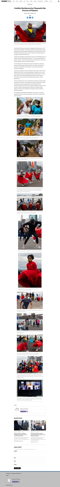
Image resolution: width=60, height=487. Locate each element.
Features (35, 1)
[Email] (27, 411)
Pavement (6, 1)
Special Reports (40, 1)
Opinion (31, 1)
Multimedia (46, 1)
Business (21, 1)
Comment (16, 451)
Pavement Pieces (14, 473)
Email (15, 461)
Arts (24, 1)
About (51, 1)
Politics (17, 1)
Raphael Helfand (27, 13)
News (13, 1)
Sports (28, 1)
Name (15, 457)
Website (15, 464)
